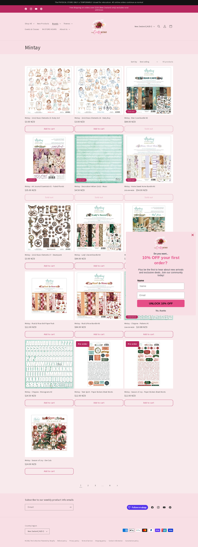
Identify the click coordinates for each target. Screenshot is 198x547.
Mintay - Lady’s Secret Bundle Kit (88, 255)
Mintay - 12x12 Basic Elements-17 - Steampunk (43, 255)
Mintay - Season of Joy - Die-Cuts (38, 460)
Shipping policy (100, 541)
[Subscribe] (70, 507)
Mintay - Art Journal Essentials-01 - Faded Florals (44, 186)
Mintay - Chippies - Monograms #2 (38, 392)
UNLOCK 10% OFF (161, 303)
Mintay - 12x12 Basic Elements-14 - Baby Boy (92, 118)
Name (140, 280)
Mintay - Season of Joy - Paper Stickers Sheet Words (145, 392)
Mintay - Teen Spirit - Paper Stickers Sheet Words (94, 392)
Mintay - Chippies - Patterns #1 (136, 323)
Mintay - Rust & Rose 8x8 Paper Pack (39, 323)
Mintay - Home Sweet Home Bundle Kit (139, 186)
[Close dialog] (192, 235)
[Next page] (117, 486)
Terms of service (87, 541)
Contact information (116, 541)
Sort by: (134, 62)
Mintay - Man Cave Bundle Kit (136, 118)
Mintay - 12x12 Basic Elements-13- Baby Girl (42, 118)
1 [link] (80, 485)
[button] (29, 23)
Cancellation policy (132, 541)
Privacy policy (74, 541)
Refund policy (62, 541)
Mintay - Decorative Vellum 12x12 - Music (91, 186)
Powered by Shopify (48, 541)
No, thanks (161, 310)
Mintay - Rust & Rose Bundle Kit (87, 323)
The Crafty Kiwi (35, 541)
